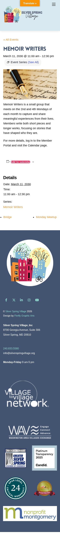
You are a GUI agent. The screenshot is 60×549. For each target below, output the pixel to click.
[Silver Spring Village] (23, 24)
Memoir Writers (13, 207)
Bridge (7, 217)
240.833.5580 (11, 348)
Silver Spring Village (15, 311)
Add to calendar (20, 162)
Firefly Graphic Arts (24, 315)
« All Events (10, 39)
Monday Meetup (46, 217)
